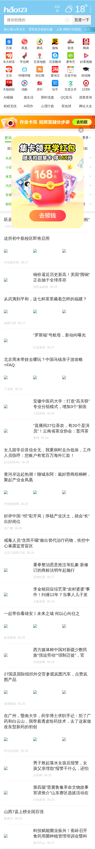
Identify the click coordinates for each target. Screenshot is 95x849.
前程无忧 (10, 106)
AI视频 (8, 97)
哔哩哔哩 (24, 75)
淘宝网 (39, 75)
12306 (86, 89)
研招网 (85, 75)
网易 (86, 47)
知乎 (55, 89)
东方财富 (9, 61)
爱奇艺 (70, 61)
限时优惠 (47, 97)
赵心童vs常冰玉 (14, 29)
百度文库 (71, 89)
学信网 (24, 61)
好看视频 (86, 61)
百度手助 (71, 75)
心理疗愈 (47, 106)
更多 (85, 137)
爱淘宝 (55, 75)
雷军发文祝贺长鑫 (41, 29)
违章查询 (85, 97)
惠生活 (28, 97)
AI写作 (28, 106)
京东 (9, 75)
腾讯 (40, 47)
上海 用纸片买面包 (68, 29)
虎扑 (40, 89)
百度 (9, 47)
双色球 (66, 106)
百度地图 (40, 61)
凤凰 (24, 47)
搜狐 (55, 47)
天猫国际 (9, 89)
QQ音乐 (66, 97)
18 (80, 9)
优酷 (24, 89)
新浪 (71, 47)
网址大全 (85, 106)
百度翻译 (55, 61)
